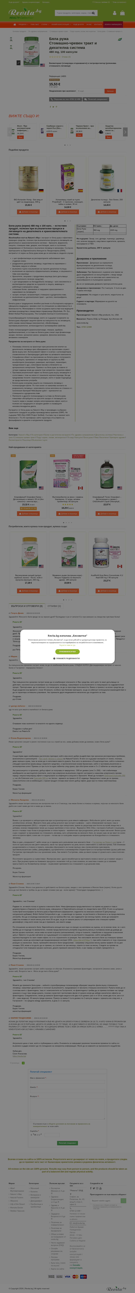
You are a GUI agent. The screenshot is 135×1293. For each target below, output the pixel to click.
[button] (67, 658)
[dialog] (67, 646)
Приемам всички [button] (67, 651)
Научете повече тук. (67, 645)
